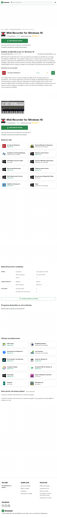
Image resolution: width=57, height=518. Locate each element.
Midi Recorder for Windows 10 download (11, 308)
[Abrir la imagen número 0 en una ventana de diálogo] (12, 107)
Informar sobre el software (30, 298)
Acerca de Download (25, 486)
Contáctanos (23, 491)
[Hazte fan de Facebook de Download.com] (3, 506)
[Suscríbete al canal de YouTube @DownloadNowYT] (9, 506)
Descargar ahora (15, 41)
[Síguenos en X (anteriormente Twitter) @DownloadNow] (6, 506)
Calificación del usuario (26, 36)
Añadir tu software (25, 488)
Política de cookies (44, 491)
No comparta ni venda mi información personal (45, 494)
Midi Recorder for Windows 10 (25, 33)
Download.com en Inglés (26, 493)
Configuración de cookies (46, 497)
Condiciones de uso (44, 488)
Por (11, 36)
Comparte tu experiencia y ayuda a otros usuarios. (14, 47)
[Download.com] (5, 2)
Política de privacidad (44, 486)
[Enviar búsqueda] (11, 2)
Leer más (54, 54)
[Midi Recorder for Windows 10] (3, 34)
